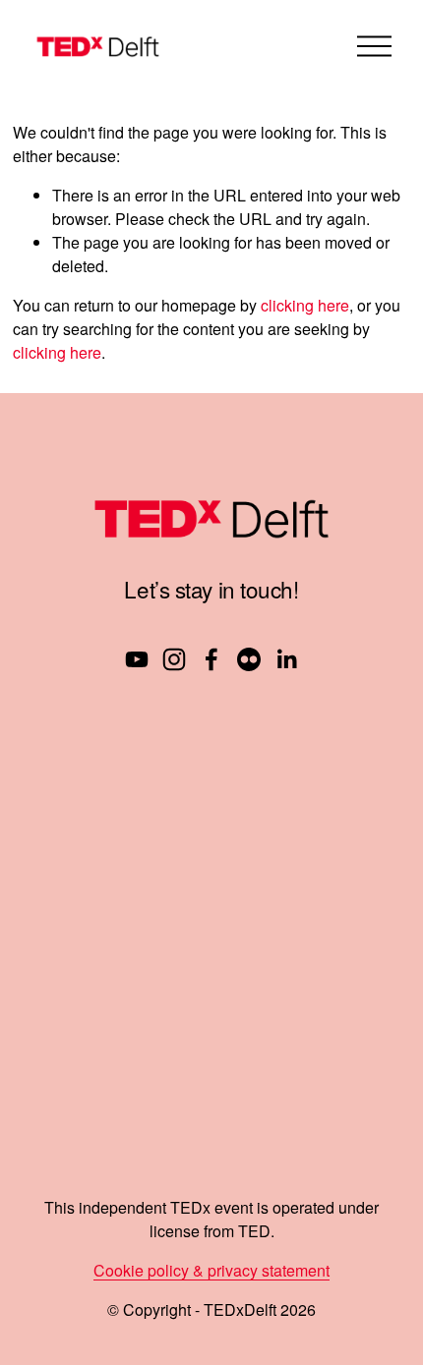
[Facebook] (211, 659)
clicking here (305, 305)
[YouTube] (137, 659)
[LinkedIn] (286, 659)
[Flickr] (249, 659)
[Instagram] (174, 659)
